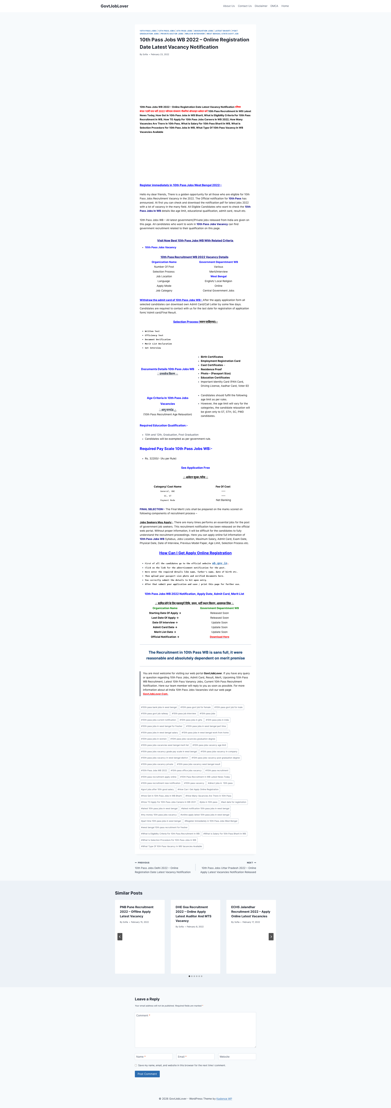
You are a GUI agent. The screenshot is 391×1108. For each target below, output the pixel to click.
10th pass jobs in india (217, 720)
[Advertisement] (195, 82)
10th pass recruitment (216, 770)
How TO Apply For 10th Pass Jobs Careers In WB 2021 (168, 802)
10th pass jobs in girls (191, 720)
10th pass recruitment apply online (158, 777)
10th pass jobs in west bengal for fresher (161, 726)
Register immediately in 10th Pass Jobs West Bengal (211, 821)
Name (141, 1056)
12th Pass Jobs (166, 31)
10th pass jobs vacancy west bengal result (198, 764)
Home (285, 5)
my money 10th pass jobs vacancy (159, 814)
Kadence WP (224, 1098)
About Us (229, 5)
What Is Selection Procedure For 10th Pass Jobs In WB (168, 840)
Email (182, 1056)
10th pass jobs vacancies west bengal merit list (165, 745)
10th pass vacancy (194, 783)
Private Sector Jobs (172, 34)
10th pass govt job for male (228, 707)
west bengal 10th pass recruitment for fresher (164, 827)
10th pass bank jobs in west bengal (159, 707)
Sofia (145, 54)
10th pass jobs (207, 713)
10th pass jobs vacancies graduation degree (192, 739)
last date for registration (233, 802)
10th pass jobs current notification (158, 720)
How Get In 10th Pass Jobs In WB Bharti (161, 796)
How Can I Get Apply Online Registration (198, 789)
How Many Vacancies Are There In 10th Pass (208, 796)
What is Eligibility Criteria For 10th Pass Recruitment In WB (170, 833)
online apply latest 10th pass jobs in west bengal (205, 814)
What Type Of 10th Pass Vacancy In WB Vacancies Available (171, 846)
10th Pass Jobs (148, 31)
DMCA (274, 5)
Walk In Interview (195, 34)
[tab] (189, 976)
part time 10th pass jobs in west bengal (161, 821)
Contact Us (245, 5)
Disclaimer (261, 5)
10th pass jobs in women (154, 739)
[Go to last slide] (119, 936)
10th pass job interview (184, 713)
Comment (143, 1015)
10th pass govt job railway (154, 713)
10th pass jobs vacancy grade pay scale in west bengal (169, 751)
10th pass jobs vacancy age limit (209, 745)
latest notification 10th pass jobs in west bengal (205, 808)
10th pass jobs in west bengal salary (159, 732)
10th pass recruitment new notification (160, 783)
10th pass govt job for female (196, 707)
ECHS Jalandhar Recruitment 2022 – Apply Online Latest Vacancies (250, 911)
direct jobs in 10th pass (220, 783)
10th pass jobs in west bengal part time (206, 726)
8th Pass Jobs (184, 31)
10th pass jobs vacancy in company (219, 751)
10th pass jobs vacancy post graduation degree (216, 758)
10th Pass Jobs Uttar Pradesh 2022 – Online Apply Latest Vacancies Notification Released (228, 867)
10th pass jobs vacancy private (157, 764)
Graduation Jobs (203, 31)
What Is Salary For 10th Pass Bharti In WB (224, 833)
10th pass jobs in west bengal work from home (205, 732)
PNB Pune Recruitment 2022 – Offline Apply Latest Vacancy (136, 911)
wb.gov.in (219, 563)
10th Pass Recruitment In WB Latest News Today (205, 777)
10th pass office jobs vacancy (186, 770)
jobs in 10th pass (208, 802)
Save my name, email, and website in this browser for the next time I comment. (182, 1065)
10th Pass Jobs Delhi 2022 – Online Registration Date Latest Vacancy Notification (163, 867)
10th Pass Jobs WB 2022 (154, 770)
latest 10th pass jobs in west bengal (159, 808)
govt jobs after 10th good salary (157, 789)
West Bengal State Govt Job (222, 34)
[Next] (271, 936)
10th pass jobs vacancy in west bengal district (164, 758)
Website (225, 1056)
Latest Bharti (223, 31)
